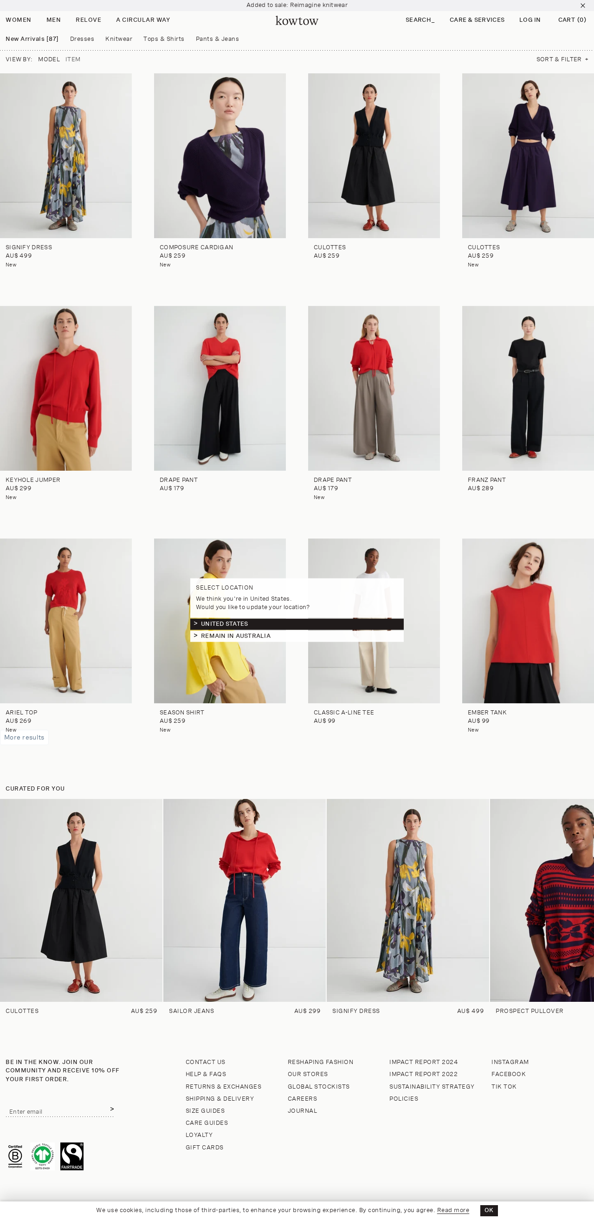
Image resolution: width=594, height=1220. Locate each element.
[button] (420, 21)
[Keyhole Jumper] (66, 388)
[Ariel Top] (66, 621)
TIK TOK (504, 1087)
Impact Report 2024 (423, 1062)
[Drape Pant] (220, 388)
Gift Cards (205, 1148)
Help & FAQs (206, 1074)
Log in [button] (530, 20)
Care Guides (207, 1123)
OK (489, 1210)
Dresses (82, 39)
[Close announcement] (582, 5)
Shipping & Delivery (220, 1099)
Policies (403, 1099)
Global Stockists (319, 1087)
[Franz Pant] (528, 388)
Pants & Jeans (217, 39)
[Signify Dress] (66, 155)
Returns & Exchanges (224, 1087)
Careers (302, 1099)
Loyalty (199, 1135)
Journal (302, 1111)
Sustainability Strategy (432, 1087)
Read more (453, 1210)
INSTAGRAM (510, 1062)
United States (224, 624)
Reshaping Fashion (321, 1062)
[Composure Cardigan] (220, 155)
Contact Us (206, 1062)
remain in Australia (236, 636)
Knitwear (118, 39)
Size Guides (205, 1111)
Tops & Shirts (164, 39)
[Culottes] (374, 155)
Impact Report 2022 (423, 1074)
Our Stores (308, 1074)
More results (24, 737)
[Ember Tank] (528, 621)
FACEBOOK (508, 1074)
